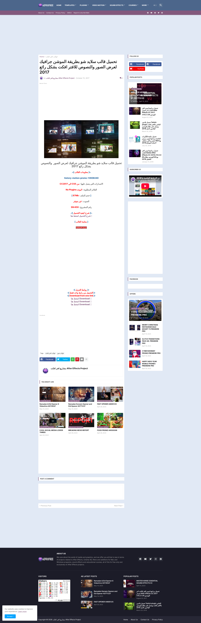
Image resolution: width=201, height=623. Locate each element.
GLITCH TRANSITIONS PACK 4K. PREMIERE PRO (150, 341)
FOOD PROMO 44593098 (107, 430)
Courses (133, 5)
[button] (155, 5)
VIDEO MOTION (98, 5)
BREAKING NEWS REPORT (78, 430)
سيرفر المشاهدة (81, 228)
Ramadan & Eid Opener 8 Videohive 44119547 (49, 405)
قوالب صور (60, 353)
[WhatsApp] (73, 359)
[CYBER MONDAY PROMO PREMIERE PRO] (135, 353)
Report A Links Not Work (81, 13)
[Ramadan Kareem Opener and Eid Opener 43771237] (86, 594)
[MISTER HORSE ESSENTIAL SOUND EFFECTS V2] (129, 583)
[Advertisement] (100, 34)
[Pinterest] (77, 359)
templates (69, 5)
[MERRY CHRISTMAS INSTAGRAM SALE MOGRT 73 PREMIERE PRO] (135, 327)
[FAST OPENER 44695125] (86, 604)
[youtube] (151, 13)
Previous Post (46, 506)
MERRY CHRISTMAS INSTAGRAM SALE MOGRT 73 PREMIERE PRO (150, 328)
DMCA (69, 13)
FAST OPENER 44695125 (107, 404)
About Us (41, 13)
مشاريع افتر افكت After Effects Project (69, 368)
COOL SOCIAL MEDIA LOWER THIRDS (51, 431)
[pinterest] (162, 13)
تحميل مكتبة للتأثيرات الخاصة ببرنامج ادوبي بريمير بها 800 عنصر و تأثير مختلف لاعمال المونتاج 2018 (151, 139)
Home (58, 5)
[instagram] (156, 559)
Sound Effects (116, 5)
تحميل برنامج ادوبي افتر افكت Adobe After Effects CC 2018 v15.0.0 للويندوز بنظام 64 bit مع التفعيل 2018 (151, 155)
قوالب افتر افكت (51, 57)
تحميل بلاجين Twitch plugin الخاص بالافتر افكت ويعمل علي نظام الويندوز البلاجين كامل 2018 (151, 125)
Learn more (22, 611)
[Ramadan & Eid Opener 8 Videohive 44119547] (86, 583)
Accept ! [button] (10, 616)
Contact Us (50, 13)
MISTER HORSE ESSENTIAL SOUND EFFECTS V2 (147, 582)
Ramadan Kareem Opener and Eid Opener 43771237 (80, 405)
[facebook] (148, 13)
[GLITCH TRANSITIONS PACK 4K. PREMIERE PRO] (135, 341)
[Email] (82, 359)
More (144, 5)
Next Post (118, 506)
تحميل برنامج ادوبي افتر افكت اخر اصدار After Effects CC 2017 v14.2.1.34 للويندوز (150, 111)
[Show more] (86, 359)
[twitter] (158, 13)
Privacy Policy (60, 13)
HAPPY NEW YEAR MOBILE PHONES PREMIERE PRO (149, 363)
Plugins (83, 5)
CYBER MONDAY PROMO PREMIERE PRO (151, 352)
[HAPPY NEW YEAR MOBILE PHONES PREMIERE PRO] (135, 364)
